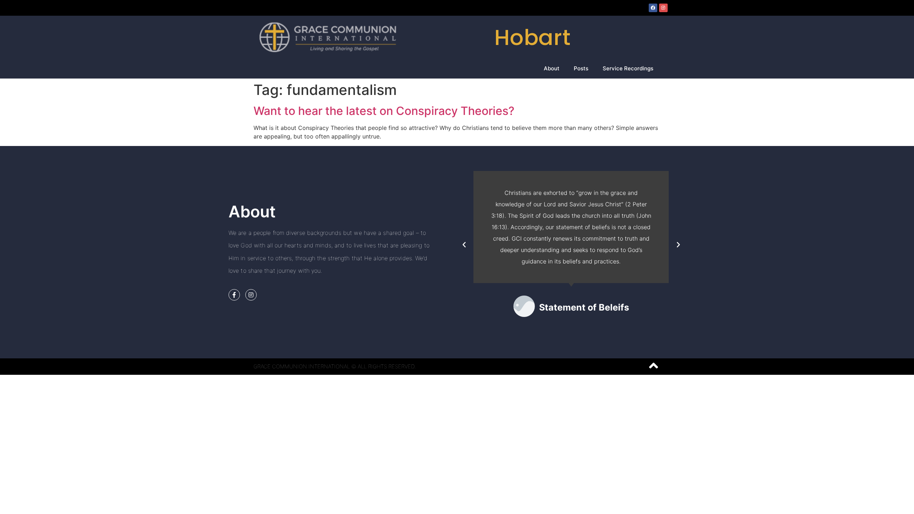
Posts (581, 68)
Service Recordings (628, 68)
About (551, 68)
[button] (464, 244)
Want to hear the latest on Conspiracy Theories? (383, 111)
